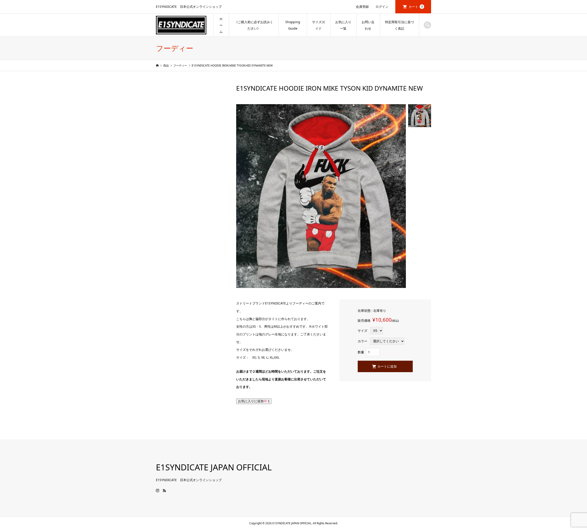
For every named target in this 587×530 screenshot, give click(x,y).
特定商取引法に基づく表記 (399, 25)
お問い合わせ (368, 25)
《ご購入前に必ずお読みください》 (254, 25)
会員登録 (362, 6)
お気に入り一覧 (343, 25)
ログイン (382, 6)
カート (416, 6)
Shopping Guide (292, 25)
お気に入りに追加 (254, 401)
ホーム (221, 25)
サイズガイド (318, 25)
